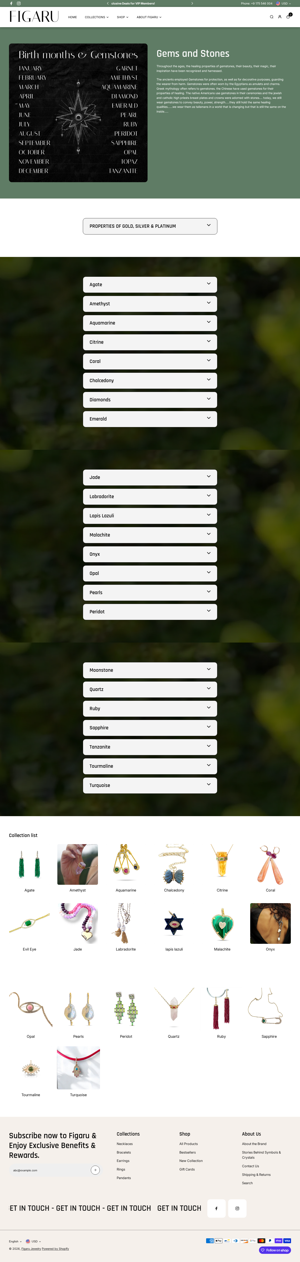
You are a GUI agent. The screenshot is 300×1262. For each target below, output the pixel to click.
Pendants (124, 1178)
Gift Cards (187, 1169)
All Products (188, 1144)
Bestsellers (187, 1152)
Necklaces (125, 1144)
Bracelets (124, 1152)
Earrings (123, 1161)
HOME (72, 17)
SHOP (121, 17)
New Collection (191, 1161)
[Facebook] (11, 3)
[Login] (280, 17)
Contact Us (250, 1166)
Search (247, 1183)
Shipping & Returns (256, 1175)
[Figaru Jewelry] (34, 21)
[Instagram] (18, 3)
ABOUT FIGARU (147, 17)
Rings (121, 1169)
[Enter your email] (95, 1170)
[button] (107, 3)
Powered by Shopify (55, 1248)
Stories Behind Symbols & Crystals (261, 1155)
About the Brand (254, 1144)
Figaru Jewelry (31, 1248)
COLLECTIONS (95, 17)
